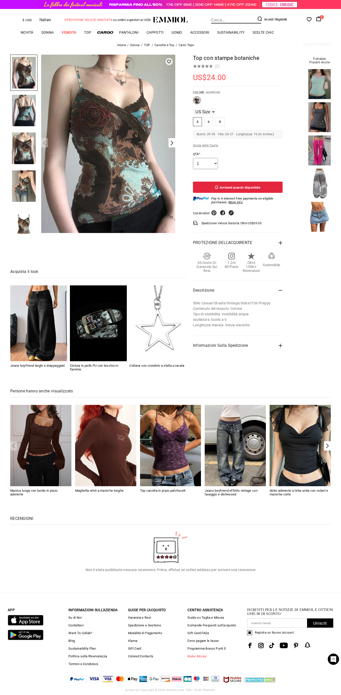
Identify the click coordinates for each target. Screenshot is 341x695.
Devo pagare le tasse (203, 641)
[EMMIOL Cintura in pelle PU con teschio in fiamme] (98, 323)
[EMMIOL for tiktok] (271, 645)
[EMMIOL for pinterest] (296, 645)
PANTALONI (129, 32)
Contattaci (76, 625)
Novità (27, 32)
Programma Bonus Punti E (206, 648)
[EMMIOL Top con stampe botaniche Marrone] (197, 102)
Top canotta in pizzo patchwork (163, 490)
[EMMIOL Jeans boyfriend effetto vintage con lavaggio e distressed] (235, 445)
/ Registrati (280, 19)
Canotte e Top (164, 45)
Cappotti (155, 32)
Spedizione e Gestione (144, 625)
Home (121, 45)
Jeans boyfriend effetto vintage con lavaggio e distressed (231, 492)
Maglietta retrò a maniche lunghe (99, 490)
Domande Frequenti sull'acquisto (211, 625)
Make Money (196, 656)
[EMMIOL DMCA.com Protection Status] (260, 682)
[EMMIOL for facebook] (250, 645)
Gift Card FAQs (198, 633)
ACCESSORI (199, 32)
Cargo (105, 32)
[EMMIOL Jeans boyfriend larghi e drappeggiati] (38, 323)
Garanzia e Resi (139, 617)
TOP (87, 32)
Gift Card (134, 648)
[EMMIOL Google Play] (25, 639)
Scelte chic (263, 32)
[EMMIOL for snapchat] (307, 645)
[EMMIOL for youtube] (284, 645)
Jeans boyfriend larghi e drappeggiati (37, 365)
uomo (176, 32)
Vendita (69, 32)
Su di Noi (75, 617)
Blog (71, 641)
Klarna (133, 641)
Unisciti (320, 623)
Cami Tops (186, 45)
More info (235, 202)
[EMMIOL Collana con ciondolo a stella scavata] (157, 323)
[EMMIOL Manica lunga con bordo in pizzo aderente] (40, 445)
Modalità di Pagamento (145, 633)
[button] (327, 446)
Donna (47, 32)
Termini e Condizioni (83, 664)
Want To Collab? (80, 633)
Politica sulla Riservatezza (87, 656)
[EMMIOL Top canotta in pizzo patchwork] (170, 445)
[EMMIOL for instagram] (261, 645)
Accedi (268, 19)
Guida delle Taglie (205, 145)
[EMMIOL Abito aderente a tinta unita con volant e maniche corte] (300, 445)
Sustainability (230, 32)
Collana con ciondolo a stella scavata (156, 365)
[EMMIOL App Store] (25, 624)
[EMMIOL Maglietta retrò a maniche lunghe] (105, 445)
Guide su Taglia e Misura (205, 617)
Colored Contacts (141, 656)
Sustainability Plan (82, 648)
